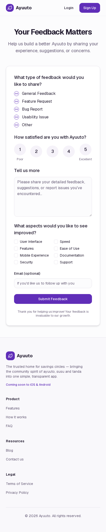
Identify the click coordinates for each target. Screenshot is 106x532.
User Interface (31, 241)
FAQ (9, 426)
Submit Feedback (53, 299)
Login (68, 8)
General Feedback (39, 93)
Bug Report (32, 109)
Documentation (72, 255)
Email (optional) (27, 273)
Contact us (15, 459)
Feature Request (37, 101)
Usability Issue (35, 117)
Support (66, 262)
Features (27, 248)
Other (27, 124)
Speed (65, 241)
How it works (16, 417)
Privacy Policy (17, 492)
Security (26, 262)
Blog (9, 450)
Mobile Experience (34, 255)
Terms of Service (19, 484)
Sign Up (89, 8)
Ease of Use (69, 248)
